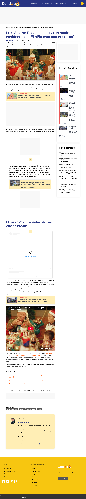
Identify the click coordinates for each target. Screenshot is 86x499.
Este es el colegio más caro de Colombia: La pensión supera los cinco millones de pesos (35, 185)
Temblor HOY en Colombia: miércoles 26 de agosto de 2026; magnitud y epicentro (68, 191)
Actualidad (13, 27)
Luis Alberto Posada (31, 409)
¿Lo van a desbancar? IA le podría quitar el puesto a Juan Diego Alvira (28, 380)
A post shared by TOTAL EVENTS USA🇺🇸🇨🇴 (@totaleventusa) (30, 276)
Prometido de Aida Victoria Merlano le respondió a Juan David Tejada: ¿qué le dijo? (69, 184)
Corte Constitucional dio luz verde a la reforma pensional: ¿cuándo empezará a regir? (69, 160)
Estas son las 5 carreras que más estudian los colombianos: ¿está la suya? (68, 153)
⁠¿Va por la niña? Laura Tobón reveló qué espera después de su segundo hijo (69, 178)
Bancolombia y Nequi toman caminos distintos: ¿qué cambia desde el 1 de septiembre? (68, 166)
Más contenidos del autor (28, 444)
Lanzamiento (22, 409)
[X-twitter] (11, 481)
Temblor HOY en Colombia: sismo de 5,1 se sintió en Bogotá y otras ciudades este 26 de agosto (68, 172)
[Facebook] (3, 481)
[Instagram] (15, 481)
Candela (8, 27)
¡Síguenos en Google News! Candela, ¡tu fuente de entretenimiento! (30, 390)
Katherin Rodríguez (21, 40)
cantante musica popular (12, 409)
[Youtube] (7, 481)
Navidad (39, 409)
